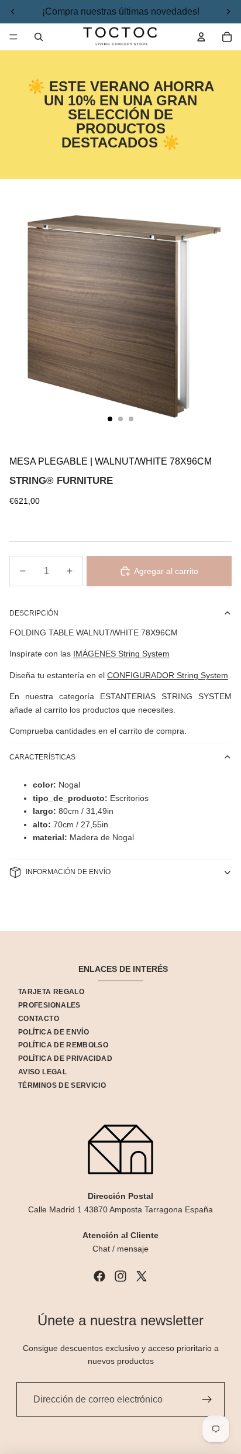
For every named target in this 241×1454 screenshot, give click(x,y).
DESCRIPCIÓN (33, 613)
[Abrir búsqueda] (38, 37)
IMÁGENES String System (121, 653)
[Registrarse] (207, 1399)
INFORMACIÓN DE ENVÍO (68, 872)
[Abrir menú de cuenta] (201, 37)
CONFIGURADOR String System (167, 675)
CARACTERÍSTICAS (42, 757)
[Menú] (13, 36)
